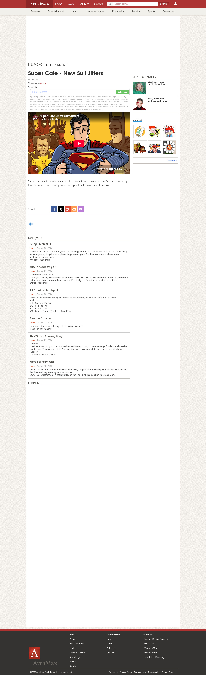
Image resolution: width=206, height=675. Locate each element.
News (109, 639)
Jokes (43, 83)
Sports (151, 11)
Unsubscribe (154, 672)
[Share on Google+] (68, 209)
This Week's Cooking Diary (46, 336)
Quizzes (110, 652)
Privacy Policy (126, 672)
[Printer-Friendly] (74, 209)
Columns (111, 648)
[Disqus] (79, 500)
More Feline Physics (42, 361)
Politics (136, 11)
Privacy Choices (169, 672)
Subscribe (122, 92)
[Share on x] (61, 209)
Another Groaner (40, 318)
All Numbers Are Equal (44, 290)
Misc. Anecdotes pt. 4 (43, 267)
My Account (149, 643)
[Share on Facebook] (54, 209)
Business (35, 11)
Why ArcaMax (150, 648)
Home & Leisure (96, 11)
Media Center (150, 652)
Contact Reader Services (156, 639)
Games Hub (169, 11)
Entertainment (56, 11)
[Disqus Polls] (79, 423)
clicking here (97, 109)
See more (172, 160)
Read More (45, 259)
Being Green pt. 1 (40, 244)
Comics (110, 643)
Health (75, 11)
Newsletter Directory (154, 657)
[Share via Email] (81, 209)
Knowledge (118, 11)
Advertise (113, 672)
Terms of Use (140, 672)
